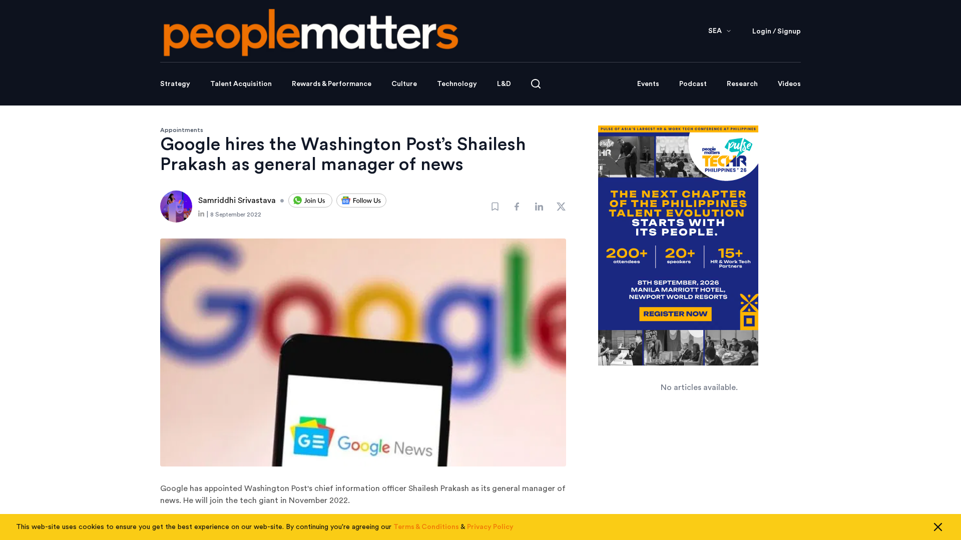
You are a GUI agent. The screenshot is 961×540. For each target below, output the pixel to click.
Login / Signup (776, 31)
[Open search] (536, 83)
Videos (789, 84)
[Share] (517, 207)
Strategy (175, 84)
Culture (404, 84)
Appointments (181, 130)
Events (648, 84)
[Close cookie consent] (938, 527)
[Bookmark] (495, 207)
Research (742, 84)
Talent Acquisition (241, 84)
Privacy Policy (490, 527)
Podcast (693, 84)
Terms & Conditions (426, 527)
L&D (504, 84)
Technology (457, 84)
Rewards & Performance (331, 84)
